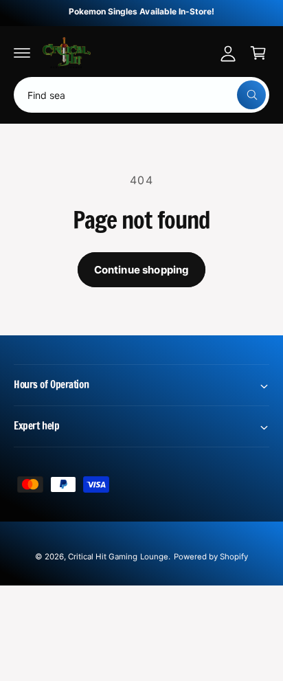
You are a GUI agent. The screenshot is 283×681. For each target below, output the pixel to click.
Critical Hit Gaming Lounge (118, 556)
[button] (22, 53)
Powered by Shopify (211, 556)
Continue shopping (142, 269)
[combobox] (141, 95)
